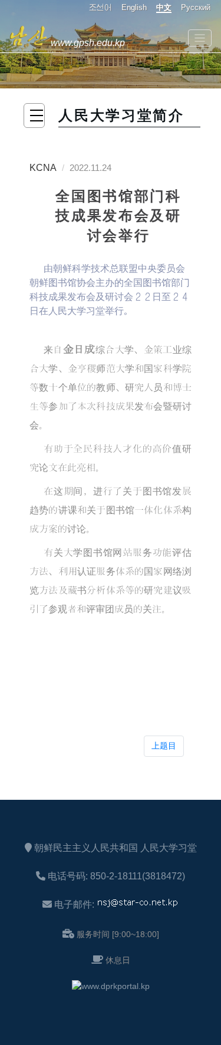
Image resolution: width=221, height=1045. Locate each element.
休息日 (117, 960)
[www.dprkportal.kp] (111, 986)
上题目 (163, 745)
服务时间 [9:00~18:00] (118, 934)
